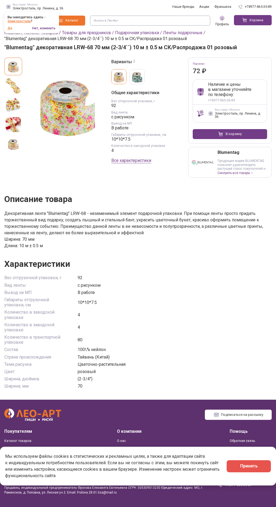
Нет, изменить (44, 28)
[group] (67, 105)
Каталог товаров (18, 441)
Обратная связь (242, 441)
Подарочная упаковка (137, 32)
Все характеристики (131, 160)
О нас (121, 441)
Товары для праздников (86, 32)
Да (10, 28)
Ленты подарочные (182, 32)
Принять (249, 466)
